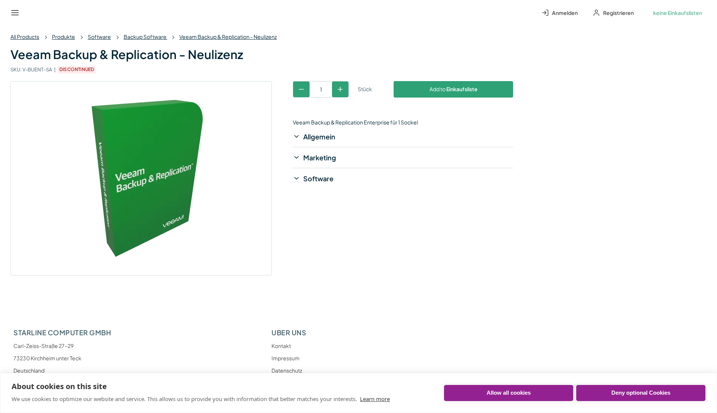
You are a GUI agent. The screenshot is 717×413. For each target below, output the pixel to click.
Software (99, 36)
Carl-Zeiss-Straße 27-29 (43, 345)
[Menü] (15, 12)
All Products (24, 36)
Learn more (375, 399)
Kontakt (281, 345)
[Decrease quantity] (301, 89)
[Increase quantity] (340, 89)
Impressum (285, 358)
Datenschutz (286, 370)
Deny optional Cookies (640, 392)
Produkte (63, 36)
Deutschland (28, 370)
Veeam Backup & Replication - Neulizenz (228, 36)
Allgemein (319, 136)
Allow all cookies (509, 392)
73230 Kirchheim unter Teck (47, 358)
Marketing (319, 157)
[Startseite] (32, 12)
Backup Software (145, 36)
